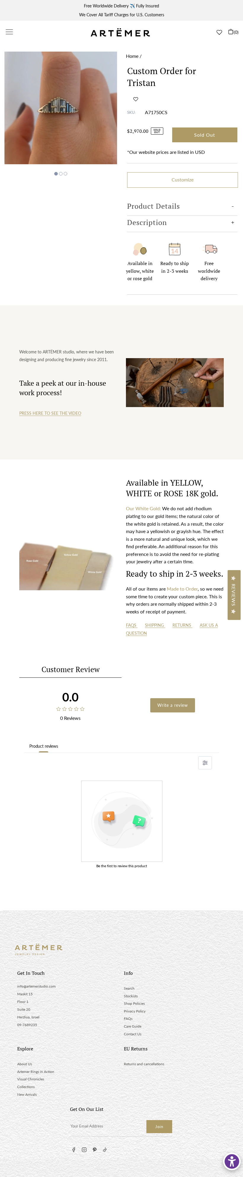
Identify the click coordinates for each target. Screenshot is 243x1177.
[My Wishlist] (219, 32)
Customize (183, 179)
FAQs (132, 625)
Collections (26, 1087)
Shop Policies (134, 1003)
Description (147, 222)
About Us (24, 1064)
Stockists (131, 996)
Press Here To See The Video (50, 413)
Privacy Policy (135, 1011)
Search (129, 988)
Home (132, 56)
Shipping (155, 625)
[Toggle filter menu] (205, 762)
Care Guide (132, 1026)
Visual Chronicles (30, 1079)
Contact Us (132, 1034)
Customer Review (70, 669)
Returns (182, 625)
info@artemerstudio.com (36, 986)
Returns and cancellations (144, 1064)
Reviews (233, 595)
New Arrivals (27, 1094)
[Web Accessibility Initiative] (232, 1161)
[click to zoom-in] (60, 108)
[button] (135, 99)
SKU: (131, 112)
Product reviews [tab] (43, 746)
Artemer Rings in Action (35, 1071)
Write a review (172, 705)
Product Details (153, 206)
